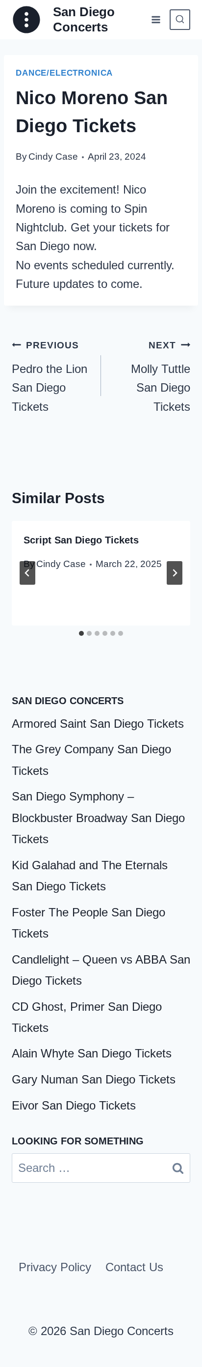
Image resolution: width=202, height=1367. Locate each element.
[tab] (81, 633)
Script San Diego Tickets (81, 540)
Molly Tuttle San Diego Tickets (160, 376)
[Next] (174, 573)
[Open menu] (156, 19)
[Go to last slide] (27, 573)
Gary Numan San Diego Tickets (94, 1079)
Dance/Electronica (64, 73)
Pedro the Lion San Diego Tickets (49, 376)
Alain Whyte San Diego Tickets (92, 1053)
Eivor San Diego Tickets (74, 1105)
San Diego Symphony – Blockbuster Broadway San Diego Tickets (98, 817)
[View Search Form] (180, 19)
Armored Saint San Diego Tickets (98, 723)
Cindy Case (53, 156)
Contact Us (134, 1267)
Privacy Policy (55, 1267)
